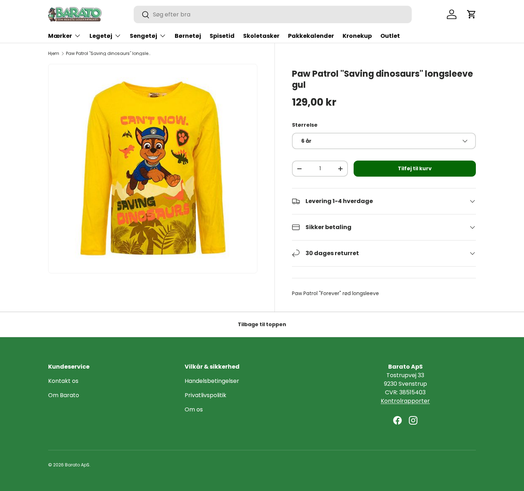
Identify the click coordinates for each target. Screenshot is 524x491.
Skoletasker (261, 36)
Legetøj (100, 36)
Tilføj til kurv (415, 168)
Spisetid (222, 36)
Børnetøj (188, 36)
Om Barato (63, 395)
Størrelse (305, 124)
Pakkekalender (311, 36)
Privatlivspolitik (205, 395)
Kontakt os (63, 381)
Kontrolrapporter (405, 401)
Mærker (60, 36)
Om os (194, 409)
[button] (471, 14)
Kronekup (357, 36)
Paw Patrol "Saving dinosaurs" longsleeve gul (108, 53)
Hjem (53, 53)
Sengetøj (143, 36)
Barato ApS (77, 465)
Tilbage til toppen (262, 324)
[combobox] (273, 14)
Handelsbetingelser (212, 381)
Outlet (390, 36)
